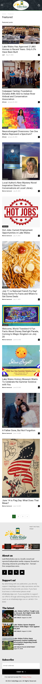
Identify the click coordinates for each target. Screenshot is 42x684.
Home (4, 14)
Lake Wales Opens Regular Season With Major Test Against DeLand (26, 627)
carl (3, 55)
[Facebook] (4, 572)
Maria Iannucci (7, 191)
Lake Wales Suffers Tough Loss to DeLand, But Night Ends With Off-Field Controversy (26, 613)
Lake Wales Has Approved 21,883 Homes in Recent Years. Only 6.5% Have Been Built (19, 49)
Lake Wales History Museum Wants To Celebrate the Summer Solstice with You (20, 382)
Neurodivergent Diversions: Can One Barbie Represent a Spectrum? (20, 132)
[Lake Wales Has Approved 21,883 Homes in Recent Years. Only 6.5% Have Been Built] (21, 35)
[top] (21, 546)
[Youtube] (22, 572)
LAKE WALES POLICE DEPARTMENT (24, 647)
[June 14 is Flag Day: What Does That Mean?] (21, 468)
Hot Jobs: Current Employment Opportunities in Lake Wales (17, 231)
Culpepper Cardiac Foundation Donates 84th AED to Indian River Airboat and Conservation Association (18, 95)
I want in (19, 672)
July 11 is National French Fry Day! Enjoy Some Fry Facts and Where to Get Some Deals (19, 294)
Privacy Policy (26, 677)
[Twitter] (16, 572)
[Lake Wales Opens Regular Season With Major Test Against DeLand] (7, 630)
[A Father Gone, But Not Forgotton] (21, 410)
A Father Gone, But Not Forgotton (18, 430)
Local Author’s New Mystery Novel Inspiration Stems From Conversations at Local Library (19, 185)
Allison (4, 102)
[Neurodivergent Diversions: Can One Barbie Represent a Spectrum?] (21, 118)
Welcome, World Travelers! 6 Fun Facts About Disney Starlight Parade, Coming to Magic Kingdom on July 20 (20, 332)
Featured (5, 43)
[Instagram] (10, 572)
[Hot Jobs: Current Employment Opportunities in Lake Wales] (21, 211)
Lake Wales (17, 617)
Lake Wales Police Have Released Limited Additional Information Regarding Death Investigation (25, 641)
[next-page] (27, 516)
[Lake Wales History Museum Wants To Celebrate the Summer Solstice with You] (21, 360)
